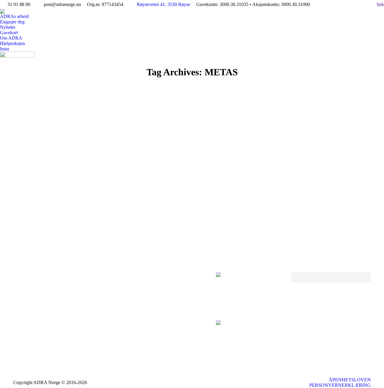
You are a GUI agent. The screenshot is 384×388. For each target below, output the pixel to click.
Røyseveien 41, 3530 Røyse (163, 4)
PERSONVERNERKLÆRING (340, 385)
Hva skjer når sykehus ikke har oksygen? (89, 197)
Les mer (39, 230)
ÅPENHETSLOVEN (350, 379)
